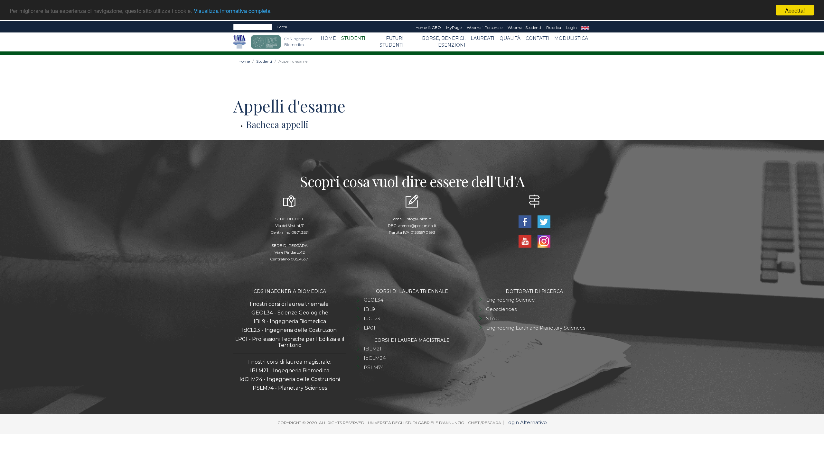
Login (571, 27)
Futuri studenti (391, 41)
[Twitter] (543, 221)
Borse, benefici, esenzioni (443, 41)
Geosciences (501, 309)
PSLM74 (374, 367)
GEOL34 (373, 300)
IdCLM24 (375, 358)
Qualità (510, 38)
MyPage (454, 27)
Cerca (281, 26)
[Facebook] (525, 221)
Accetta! (795, 10)
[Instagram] (543, 241)
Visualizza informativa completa (232, 10)
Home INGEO (428, 27)
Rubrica (553, 27)
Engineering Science (510, 300)
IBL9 (369, 309)
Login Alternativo (526, 422)
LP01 (369, 328)
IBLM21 (372, 349)
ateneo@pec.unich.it (417, 225)
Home (328, 38)
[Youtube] (525, 241)
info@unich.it (418, 218)
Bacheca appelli (277, 124)
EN (585, 27)
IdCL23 (372, 318)
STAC (492, 318)
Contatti (537, 38)
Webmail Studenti (524, 27)
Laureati (482, 38)
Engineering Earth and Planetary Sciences (535, 328)
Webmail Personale (484, 27)
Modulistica (571, 38)
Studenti (353, 38)
